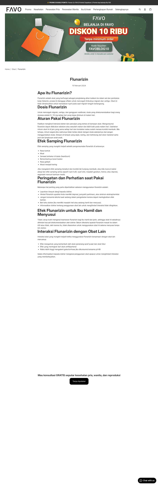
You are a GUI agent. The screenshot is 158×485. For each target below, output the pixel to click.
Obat (14, 69)
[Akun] (145, 9)
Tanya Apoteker (79, 381)
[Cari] (139, 9)
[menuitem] (122, 9)
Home (7, 69)
